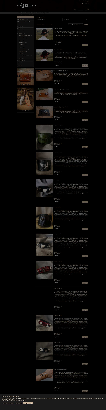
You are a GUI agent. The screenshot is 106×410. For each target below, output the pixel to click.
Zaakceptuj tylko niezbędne (8, 403)
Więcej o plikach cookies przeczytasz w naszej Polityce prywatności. (14, 400)
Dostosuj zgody (19, 403)
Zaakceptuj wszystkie (27, 403)
